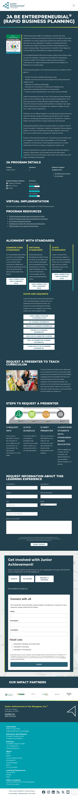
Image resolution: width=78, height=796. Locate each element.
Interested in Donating (21, 647)
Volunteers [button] (11, 727)
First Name (10, 484)
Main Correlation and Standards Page (16, 281)
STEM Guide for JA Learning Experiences (23, 226)
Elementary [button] (10, 772)
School (8, 510)
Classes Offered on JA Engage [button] (17, 731)
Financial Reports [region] (12, 748)
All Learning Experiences (39, 322)
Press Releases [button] (11, 763)
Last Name (44, 484)
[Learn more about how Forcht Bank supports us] (26, 694)
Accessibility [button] (13, 793)
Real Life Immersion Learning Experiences (39, 341)
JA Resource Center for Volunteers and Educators (27, 224)
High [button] (8, 777)
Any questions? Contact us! (17, 588)
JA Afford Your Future (62, 173)
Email (8, 493)
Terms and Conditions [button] (16, 791)
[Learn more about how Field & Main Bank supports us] (14, 694)
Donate (14, 579)
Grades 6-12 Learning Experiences (39, 331)
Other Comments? (13, 519)
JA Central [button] (31, 793)
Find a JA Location (13, 784)
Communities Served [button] (14, 758)
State (42, 501)
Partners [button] (10, 742)
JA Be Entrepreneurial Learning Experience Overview (28, 219)
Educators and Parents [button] (16, 734)
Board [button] (8, 756)
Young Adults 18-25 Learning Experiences (39, 347)
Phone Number (46, 493)
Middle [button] (8, 775)
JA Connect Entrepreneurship (20, 221)
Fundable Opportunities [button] (15, 744)
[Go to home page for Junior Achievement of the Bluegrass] (14, 5)
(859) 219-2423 (10, 716)
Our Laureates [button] (11, 767)
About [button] (9, 751)
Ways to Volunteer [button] (13, 729)
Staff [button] (8, 753)
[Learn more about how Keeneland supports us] (71, 694)
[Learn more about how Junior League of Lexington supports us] (59, 694)
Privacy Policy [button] (29, 791)
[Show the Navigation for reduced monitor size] (73, 5)
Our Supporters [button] (12, 746)
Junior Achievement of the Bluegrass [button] (20, 782)
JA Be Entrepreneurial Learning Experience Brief (26, 216)
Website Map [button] (22, 793)
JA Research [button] (11, 760)
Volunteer (27, 579)
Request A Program (44, 579)
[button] (44, 792)
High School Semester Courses (39, 336)
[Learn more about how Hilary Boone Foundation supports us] (50, 694)
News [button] (8, 765)
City (7, 501)
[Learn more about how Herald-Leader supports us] (38, 694)
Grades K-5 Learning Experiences (39, 326)
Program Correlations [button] (14, 738)
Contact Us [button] (10, 714)
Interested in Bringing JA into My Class (27, 644)
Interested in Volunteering (22, 649)
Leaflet (56, 676)
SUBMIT (39, 664)
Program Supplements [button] (15, 736)
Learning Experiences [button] (15, 770)
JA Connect (59, 176)
